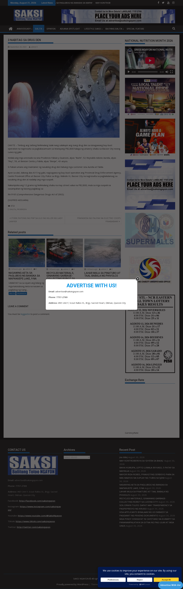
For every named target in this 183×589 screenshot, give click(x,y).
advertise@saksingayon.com (69, 291)
